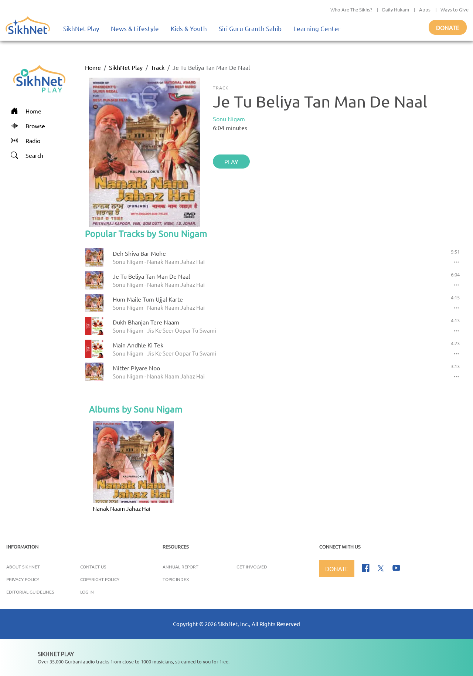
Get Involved (251, 567)
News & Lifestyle (135, 28)
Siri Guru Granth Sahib (250, 28)
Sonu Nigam (229, 118)
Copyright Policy (99, 579)
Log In (87, 592)
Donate (447, 27)
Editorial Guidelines (30, 592)
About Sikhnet (23, 567)
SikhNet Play (81, 28)
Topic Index (176, 579)
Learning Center (317, 28)
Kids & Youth (189, 28)
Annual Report (180, 567)
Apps (425, 9)
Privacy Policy (22, 579)
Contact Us (93, 567)
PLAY (231, 161)
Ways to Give (454, 9)
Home (93, 67)
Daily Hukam (395, 9)
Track (157, 67)
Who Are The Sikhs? (351, 9)
